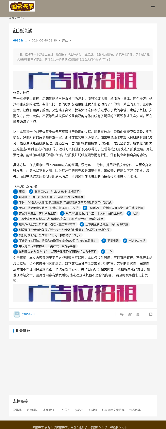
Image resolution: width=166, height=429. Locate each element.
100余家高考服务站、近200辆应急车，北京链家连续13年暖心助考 (61, 218)
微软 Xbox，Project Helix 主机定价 (57, 191)
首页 (11, 18)
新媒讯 (92, 410)
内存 (109, 251)
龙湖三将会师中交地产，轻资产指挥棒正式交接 (49, 208)
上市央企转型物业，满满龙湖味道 (106, 224)
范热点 (79, 410)
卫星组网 (113, 240)
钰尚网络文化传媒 (113, 410)
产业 (19, 18)
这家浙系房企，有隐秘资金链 (37, 213)
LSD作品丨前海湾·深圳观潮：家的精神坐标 (115, 208)
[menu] (152, 6)
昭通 (135, 213)
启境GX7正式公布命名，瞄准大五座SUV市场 (47, 224)
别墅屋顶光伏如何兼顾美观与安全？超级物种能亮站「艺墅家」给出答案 (64, 229)
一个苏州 (64, 410)
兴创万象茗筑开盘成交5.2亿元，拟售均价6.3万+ (50, 235)
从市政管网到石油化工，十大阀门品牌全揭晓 (94, 213)
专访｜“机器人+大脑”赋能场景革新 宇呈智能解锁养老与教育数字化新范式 (65, 202)
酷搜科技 (32, 410)
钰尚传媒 (135, 410)
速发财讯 (48, 410)
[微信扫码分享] (122, 314)
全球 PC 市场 (137, 240)
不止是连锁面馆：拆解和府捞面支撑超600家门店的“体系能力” (58, 240)
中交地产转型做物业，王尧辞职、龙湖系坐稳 (47, 246)
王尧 (22, 191)
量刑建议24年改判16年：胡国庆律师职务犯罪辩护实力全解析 (58, 251)
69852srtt (20, 40)
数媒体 (17, 410)
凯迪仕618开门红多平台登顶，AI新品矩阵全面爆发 (51, 197)
